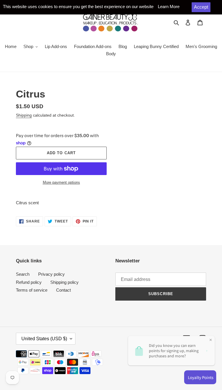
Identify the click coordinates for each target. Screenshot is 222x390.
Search (22, 274)
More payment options (61, 182)
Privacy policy (51, 274)
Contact (63, 290)
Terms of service (31, 290)
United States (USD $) (44, 338)
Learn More (169, 6)
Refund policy (29, 282)
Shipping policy (64, 282)
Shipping (24, 115)
